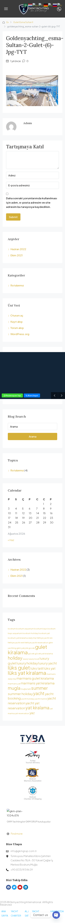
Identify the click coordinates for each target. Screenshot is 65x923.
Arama (32, 436)
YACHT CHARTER (16, 913)
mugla (14, 688)
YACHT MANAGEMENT (39, 913)
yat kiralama (37, 707)
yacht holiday (27, 699)
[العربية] (26, 4)
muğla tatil (26, 689)
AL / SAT (27, 913)
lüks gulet (19, 667)
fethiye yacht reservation (36, 642)
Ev (7, 22)
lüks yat (49, 668)
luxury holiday (27, 663)
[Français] (41, 4)
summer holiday (20, 694)
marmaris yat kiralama (38, 683)
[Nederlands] (30, 4)
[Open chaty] (56, 915)
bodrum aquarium (25, 628)
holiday (15, 657)
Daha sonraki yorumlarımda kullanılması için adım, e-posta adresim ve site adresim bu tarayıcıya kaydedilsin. (31, 202)
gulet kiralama (27, 650)
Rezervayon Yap (13, 395)
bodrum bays (40, 628)
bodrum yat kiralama (18, 638)
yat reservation (22, 713)
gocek (31, 648)
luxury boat (34, 659)
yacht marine (40, 699)
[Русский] (55, 4)
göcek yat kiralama (44, 653)
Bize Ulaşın (32, 395)
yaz (32, 713)
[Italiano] (50, 4)
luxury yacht (47, 663)
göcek (31, 653)
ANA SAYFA (4, 913)
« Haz (11, 540)
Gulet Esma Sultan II (23, 22)
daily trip (32, 638)
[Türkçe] (59, 4)
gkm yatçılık (22, 648)
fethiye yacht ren (45, 638)
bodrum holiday (30, 633)
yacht (39, 693)
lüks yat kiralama (27, 673)
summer (39, 688)
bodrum (12, 628)
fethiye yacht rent (16, 642)
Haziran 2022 (18, 249)
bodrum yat (44, 633)
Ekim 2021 (16, 255)
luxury (25, 659)
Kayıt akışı (16, 321)
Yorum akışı (17, 327)
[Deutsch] (46, 4)
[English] (36, 4)
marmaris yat (14, 683)
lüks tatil (36, 668)
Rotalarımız (17, 285)
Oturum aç (16, 315)
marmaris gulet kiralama (35, 678)
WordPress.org (19, 334)
